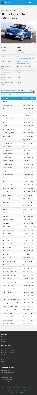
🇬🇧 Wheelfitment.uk (6, 377)
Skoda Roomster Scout (9, 261)
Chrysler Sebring (7, 164)
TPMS (3, 354)
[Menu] (30, 2)
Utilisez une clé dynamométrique (25, 84)
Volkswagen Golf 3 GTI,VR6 (10, 282)
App (2, 359)
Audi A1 (5, 101)
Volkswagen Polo (7, 313)
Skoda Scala (6, 264)
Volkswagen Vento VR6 (9, 323)
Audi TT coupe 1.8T (8, 133)
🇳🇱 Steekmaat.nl (5, 370)
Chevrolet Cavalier (8, 146)
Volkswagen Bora (7, 268)
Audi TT (5, 126)
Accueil (3, 8)
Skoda (22, 8)
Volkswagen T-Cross (8, 316)
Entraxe (3, 339)
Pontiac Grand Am (8, 192)
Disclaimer (15, 392)
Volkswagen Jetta (8, 292)
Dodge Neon (6, 171)
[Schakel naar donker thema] (34, 2)
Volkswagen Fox (7, 278)
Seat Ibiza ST (6, 212)
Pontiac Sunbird (7, 195)
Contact (3, 341)
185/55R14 (28, 66)
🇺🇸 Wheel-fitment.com (7, 372)
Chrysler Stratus (7, 167)
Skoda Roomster (7, 258)
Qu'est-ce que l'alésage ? (8, 352)
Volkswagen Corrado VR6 (10, 271)
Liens (2, 361)
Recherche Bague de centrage (25, 52)
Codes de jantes (5, 357)
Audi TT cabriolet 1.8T (9, 129)
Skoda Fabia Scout (8, 237)
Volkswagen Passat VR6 (9, 309)
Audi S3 (5, 122)
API (2, 363)
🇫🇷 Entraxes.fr (5, 381)
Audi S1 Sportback (8, 119)
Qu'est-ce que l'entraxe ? (8, 348)
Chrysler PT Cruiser (8, 160)
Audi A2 (5, 108)
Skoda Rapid (6, 254)
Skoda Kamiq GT (7, 244)
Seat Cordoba (6, 205)
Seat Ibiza (5, 209)
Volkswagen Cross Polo (9, 275)
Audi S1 (5, 115)
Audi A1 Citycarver (8, 105)
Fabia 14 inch (29, 8)
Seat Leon (5, 216)
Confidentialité (22, 392)
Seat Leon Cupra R (8, 219)
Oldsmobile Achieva (8, 185)
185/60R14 (20, 66)
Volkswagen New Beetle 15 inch (11, 299)
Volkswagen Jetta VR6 (9, 296)
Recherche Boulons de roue (24, 63)
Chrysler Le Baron (8, 153)
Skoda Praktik (6, 251)
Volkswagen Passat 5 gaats (10, 306)
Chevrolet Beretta (7, 143)
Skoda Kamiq (6, 240)
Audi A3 (5, 112)
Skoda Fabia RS (7, 233)
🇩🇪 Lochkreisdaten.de (7, 379)
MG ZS (4, 181)
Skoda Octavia (7, 247)
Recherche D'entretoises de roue (25, 58)
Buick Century (6, 136)
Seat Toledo (6, 223)
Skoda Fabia (6, 226)
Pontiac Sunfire (7, 198)
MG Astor (5, 178)
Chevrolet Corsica (8, 150)
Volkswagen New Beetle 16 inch (11, 303)
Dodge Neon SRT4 (8, 174)
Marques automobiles (13, 8)
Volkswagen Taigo (8, 320)
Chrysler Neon (7, 157)
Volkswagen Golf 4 (8, 285)
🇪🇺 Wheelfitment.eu (6, 375)
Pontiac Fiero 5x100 (8, 188)
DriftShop (26, 390)
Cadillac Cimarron (7, 139)
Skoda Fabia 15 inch (8, 230)
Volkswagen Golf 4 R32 (9, 289)
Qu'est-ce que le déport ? (8, 350)
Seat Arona (6, 202)
